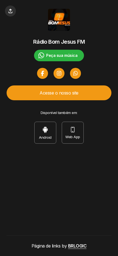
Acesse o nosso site (59, 93)
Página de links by (59, 246)
